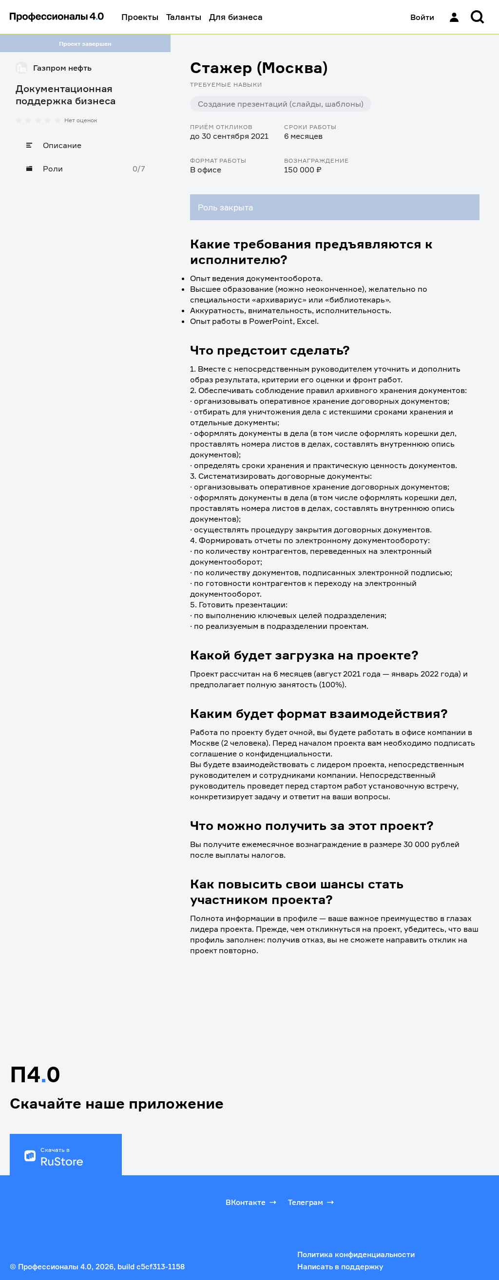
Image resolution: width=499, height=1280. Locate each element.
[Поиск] (477, 17)
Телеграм (305, 1202)
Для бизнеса (236, 17)
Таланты (183, 17)
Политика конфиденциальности (356, 1254)
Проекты (139, 17)
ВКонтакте (246, 1202)
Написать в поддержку (340, 1266)
